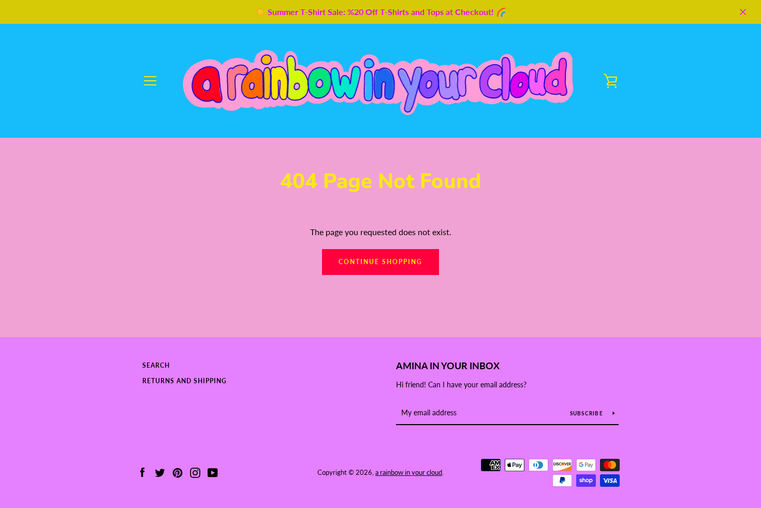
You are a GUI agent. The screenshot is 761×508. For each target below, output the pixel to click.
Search (156, 365)
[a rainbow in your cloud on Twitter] (160, 471)
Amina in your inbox (448, 365)
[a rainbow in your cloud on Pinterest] (177, 471)
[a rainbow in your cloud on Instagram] (195, 471)
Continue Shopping (380, 262)
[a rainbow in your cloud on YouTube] (213, 471)
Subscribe (587, 413)
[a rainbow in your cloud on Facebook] (142, 471)
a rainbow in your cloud (408, 472)
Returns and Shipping (184, 381)
